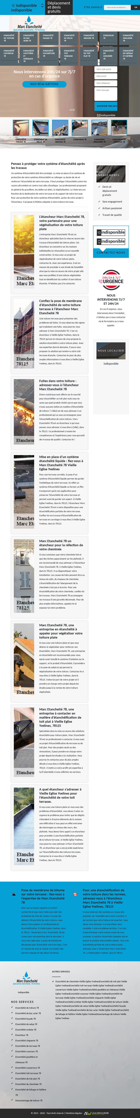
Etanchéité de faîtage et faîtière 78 (128, 55)
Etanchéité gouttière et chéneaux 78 (28, 56)
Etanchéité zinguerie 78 (128, 38)
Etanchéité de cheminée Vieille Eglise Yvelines (77, 981)
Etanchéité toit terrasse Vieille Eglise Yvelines (90, 985)
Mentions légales (74, 1113)
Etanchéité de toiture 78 (9, 38)
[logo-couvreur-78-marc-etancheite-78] (29, 23)
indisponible (26, 6)
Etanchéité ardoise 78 (89, 37)
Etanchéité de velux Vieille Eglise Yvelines (88, 1006)
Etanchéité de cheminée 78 (108, 55)
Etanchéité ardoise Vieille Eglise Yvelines (82, 1002)
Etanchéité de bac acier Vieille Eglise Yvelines (96, 1010)
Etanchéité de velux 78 (69, 38)
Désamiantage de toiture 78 (28, 1100)
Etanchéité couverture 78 (49, 53)
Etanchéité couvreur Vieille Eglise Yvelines (89, 994)
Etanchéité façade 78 (48, 37)
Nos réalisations (44, 84)
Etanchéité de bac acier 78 (28, 38)
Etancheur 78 (108, 37)
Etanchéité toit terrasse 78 (69, 55)
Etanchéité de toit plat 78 (89, 53)
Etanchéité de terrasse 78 (27, 1046)
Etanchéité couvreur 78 (9, 53)
